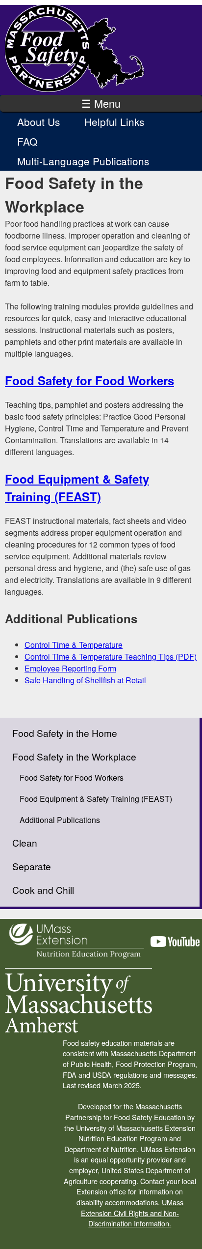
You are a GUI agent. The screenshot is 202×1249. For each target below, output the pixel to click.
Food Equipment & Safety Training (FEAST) (96, 798)
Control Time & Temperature (74, 644)
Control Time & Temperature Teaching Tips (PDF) (111, 656)
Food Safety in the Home (64, 732)
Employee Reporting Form (70, 668)
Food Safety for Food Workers (89, 380)
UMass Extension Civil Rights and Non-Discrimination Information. (132, 1212)
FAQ (27, 141)
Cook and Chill (43, 889)
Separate (31, 866)
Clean (24, 842)
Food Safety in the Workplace (74, 756)
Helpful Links (114, 121)
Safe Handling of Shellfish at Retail (85, 680)
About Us (38, 121)
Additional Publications (60, 819)
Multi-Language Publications (83, 160)
